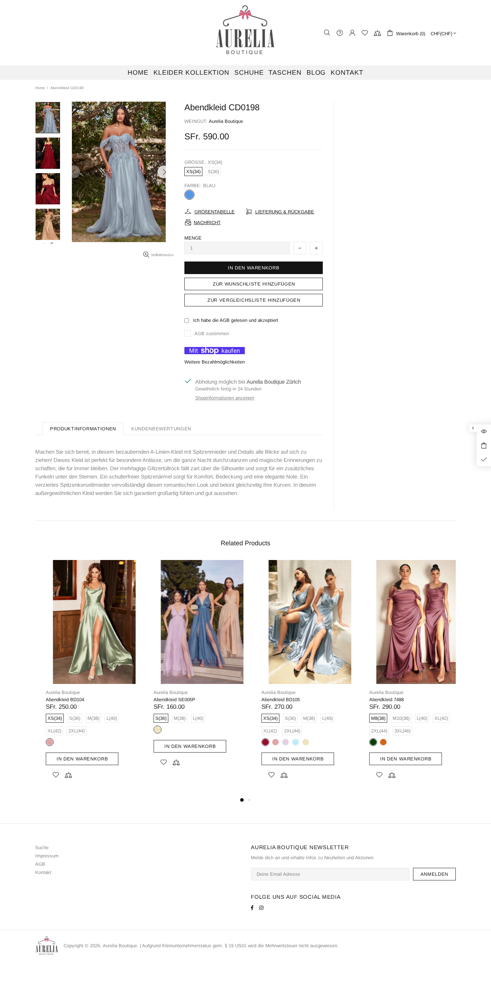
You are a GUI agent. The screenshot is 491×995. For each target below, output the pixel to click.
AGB (40, 864)
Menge (193, 238)
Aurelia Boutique (245, 32)
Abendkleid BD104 (54, 699)
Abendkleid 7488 (376, 699)
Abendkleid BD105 (270, 699)
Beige (147, 729)
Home (40, 88)
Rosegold (39, 742)
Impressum (47, 856)
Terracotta (373, 742)
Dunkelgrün (362, 742)
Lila (275, 742)
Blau (189, 194)
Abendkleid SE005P (164, 699)
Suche (42, 847)
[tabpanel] (84, 678)
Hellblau (285, 742)
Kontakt (43, 872)
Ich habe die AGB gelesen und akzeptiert (235, 320)
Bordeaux (255, 742)
